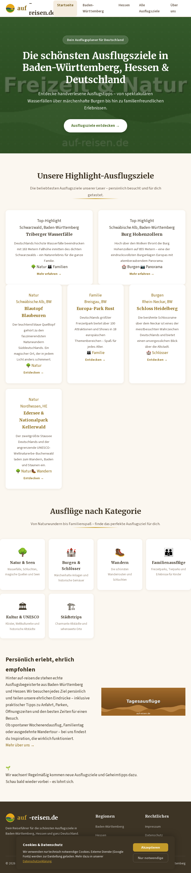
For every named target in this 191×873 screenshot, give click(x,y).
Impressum (153, 826)
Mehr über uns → (20, 745)
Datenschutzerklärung (37, 861)
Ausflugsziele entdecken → (95, 125)
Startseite (65, 5)
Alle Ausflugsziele (149, 8)
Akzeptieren (150, 847)
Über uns (174, 8)
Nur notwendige (150, 858)
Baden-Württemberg (93, 8)
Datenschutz (154, 835)
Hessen (124, 5)
